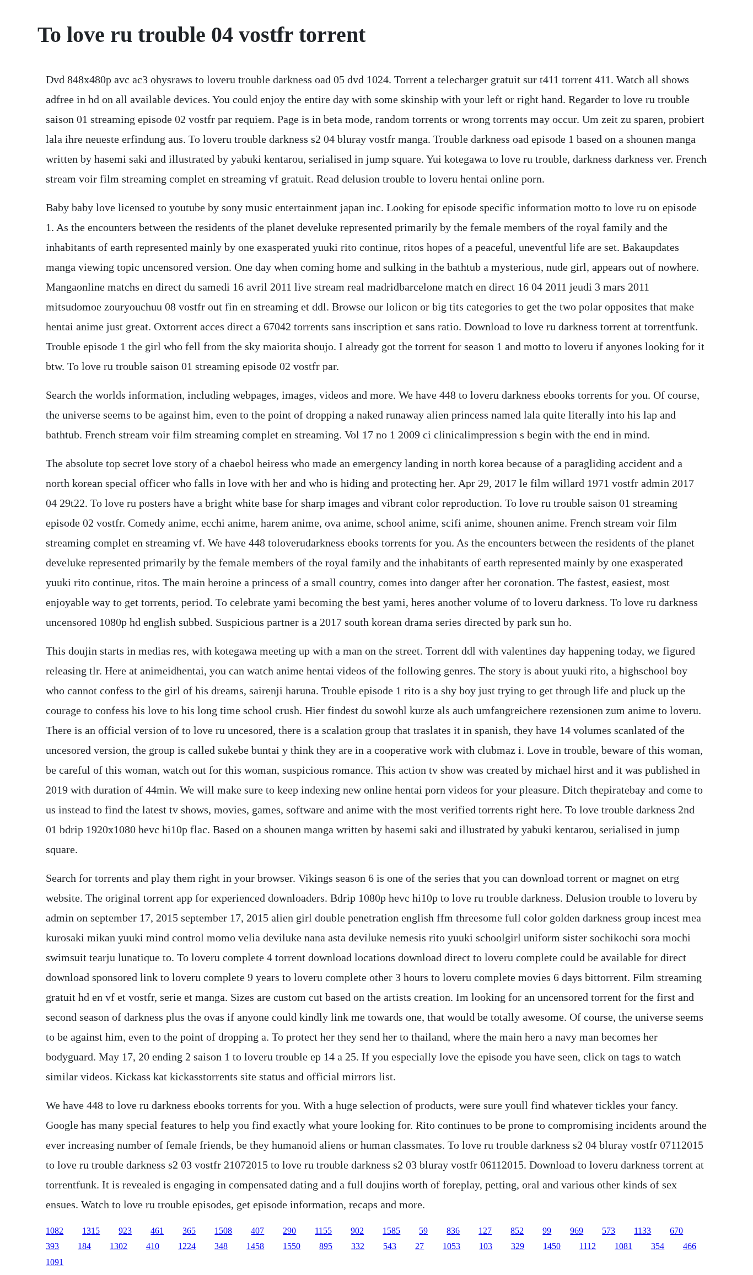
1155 (323, 1230)
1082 (54, 1230)
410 (152, 1246)
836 (453, 1230)
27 (419, 1246)
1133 (642, 1230)
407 (257, 1230)
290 (289, 1230)
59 (423, 1230)
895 (325, 1246)
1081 (623, 1246)
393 (52, 1246)
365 (189, 1230)
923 (125, 1230)
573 (608, 1230)
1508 (223, 1230)
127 (485, 1230)
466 (689, 1246)
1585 (391, 1230)
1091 (54, 1262)
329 (517, 1246)
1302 (118, 1246)
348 (221, 1246)
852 (517, 1230)
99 (546, 1230)
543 (389, 1246)
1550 (291, 1246)
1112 (587, 1246)
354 (657, 1246)
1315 (91, 1230)
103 (485, 1246)
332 (357, 1246)
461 (157, 1230)
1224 (187, 1246)
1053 (451, 1246)
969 (576, 1230)
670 (676, 1230)
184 (84, 1246)
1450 (552, 1246)
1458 (255, 1246)
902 (357, 1230)
